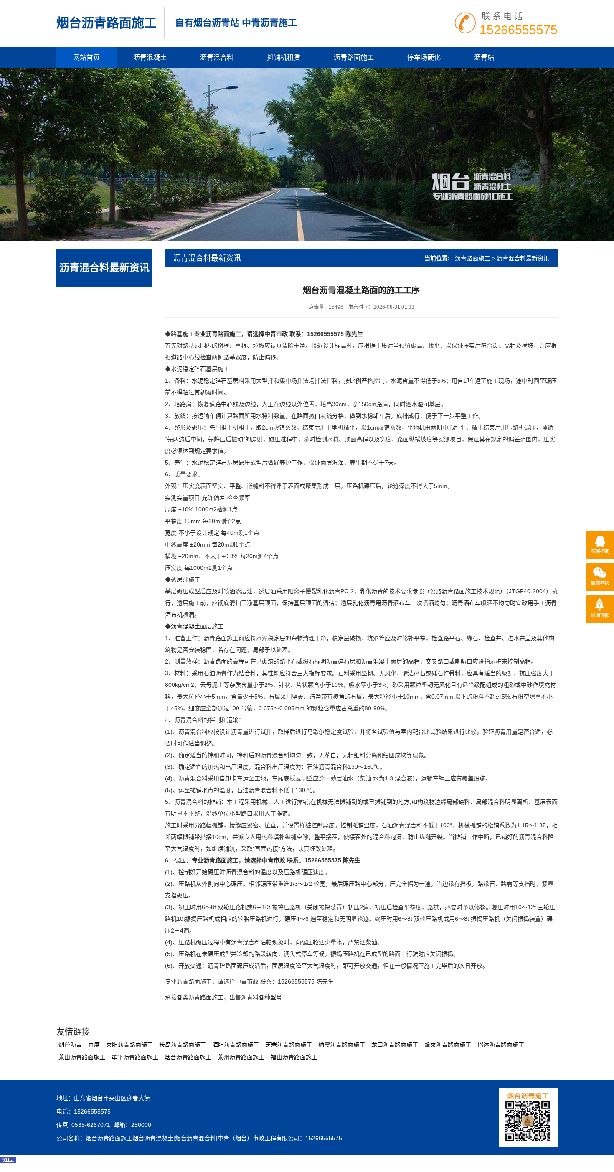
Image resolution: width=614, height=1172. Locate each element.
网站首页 (86, 57)
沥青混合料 (216, 57)
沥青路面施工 (354, 57)
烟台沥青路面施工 (106, 23)
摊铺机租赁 (283, 57)
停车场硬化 (424, 57)
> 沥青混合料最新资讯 (520, 258)
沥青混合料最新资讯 (104, 267)
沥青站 (484, 57)
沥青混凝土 (150, 57)
